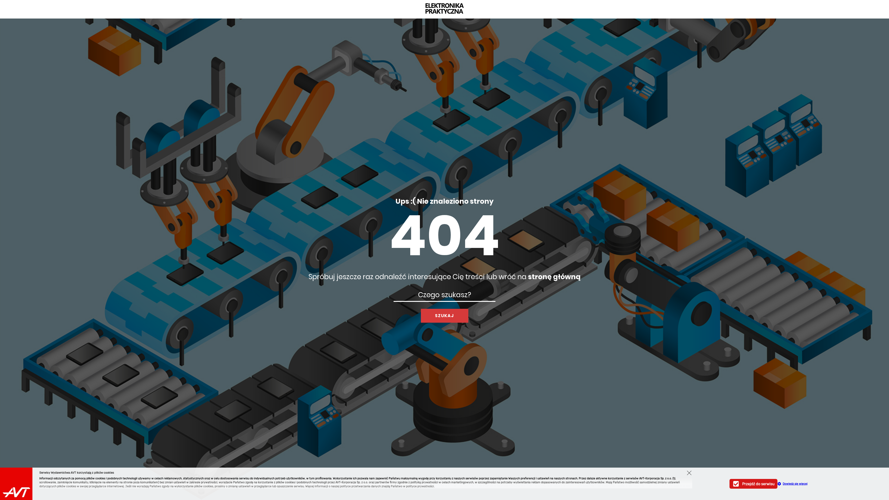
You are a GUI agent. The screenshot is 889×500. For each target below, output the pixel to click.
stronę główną (554, 277)
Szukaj (444, 316)
